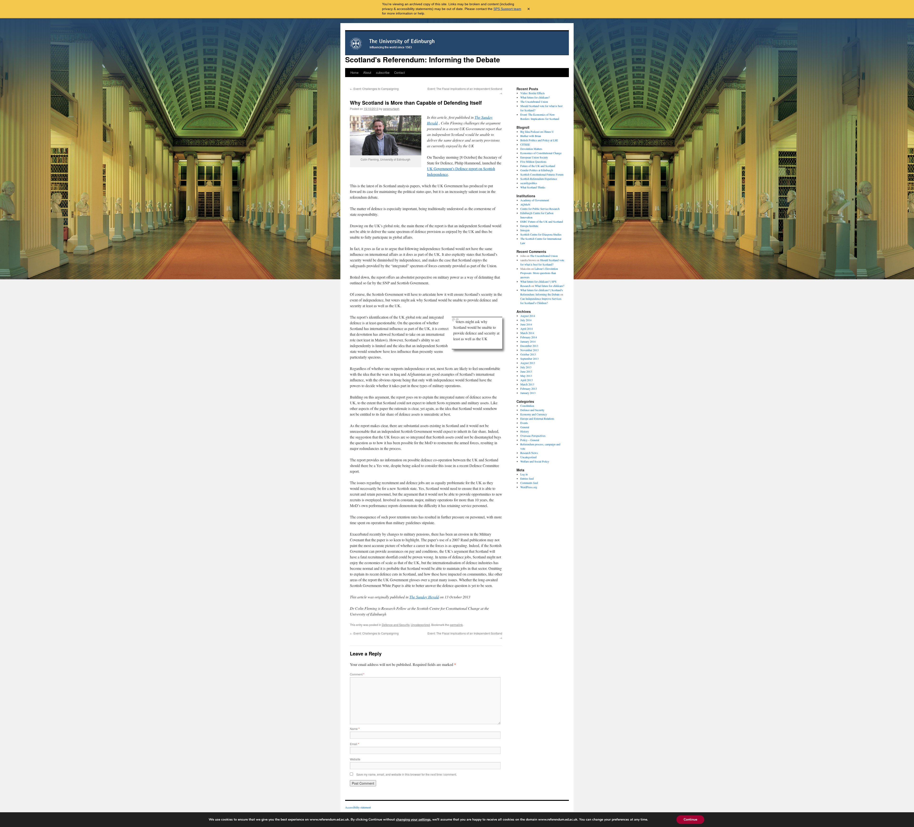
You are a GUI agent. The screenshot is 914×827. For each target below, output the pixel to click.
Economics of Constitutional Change (540, 153)
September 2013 (529, 358)
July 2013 (526, 367)
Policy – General (529, 440)
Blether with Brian (530, 136)
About (367, 72)
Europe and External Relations (537, 418)
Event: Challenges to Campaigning (374, 89)
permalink (456, 625)
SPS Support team (507, 9)
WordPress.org (528, 487)
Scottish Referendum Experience (538, 179)
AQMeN (525, 204)
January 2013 (528, 393)
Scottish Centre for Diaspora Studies (540, 234)
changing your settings (413, 819)
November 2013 (529, 350)
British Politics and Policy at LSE (539, 140)
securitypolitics (528, 183)
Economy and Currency (533, 414)
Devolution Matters (531, 149)
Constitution (527, 406)
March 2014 (527, 333)
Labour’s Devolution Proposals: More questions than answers (539, 273)
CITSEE (525, 144)
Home (354, 72)
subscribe (382, 72)
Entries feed (527, 478)
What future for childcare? (535, 97)
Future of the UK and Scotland (537, 166)
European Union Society (534, 157)
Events (524, 423)
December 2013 (529, 346)
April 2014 (526, 328)
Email (354, 744)
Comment (357, 674)
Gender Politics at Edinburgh (536, 170)
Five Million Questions (533, 161)
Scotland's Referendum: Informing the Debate (422, 59)
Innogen (525, 230)
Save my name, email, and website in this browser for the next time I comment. (406, 774)
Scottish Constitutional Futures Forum (541, 174)
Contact (399, 72)
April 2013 (526, 380)
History (524, 431)
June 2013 (526, 371)
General (524, 427)
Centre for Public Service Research (540, 209)
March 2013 (527, 384)
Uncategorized (420, 625)
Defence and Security (395, 625)
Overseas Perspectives (533, 436)
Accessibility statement (358, 807)
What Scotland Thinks (532, 187)
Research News (529, 453)
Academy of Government (534, 200)
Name (355, 729)
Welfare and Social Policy (534, 461)
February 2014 (528, 337)
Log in (524, 474)
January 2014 (528, 341)
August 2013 (527, 363)
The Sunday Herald (424, 596)
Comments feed (529, 483)
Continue (690, 819)
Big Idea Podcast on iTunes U (537, 131)
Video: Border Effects (532, 93)
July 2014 (526, 320)
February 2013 (528, 388)
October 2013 (528, 354)
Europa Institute (529, 226)
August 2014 (527, 316)
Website (355, 759)
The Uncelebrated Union (534, 101)
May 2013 (526, 376)
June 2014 (526, 324)
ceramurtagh (391, 109)
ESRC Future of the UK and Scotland (541, 221)
